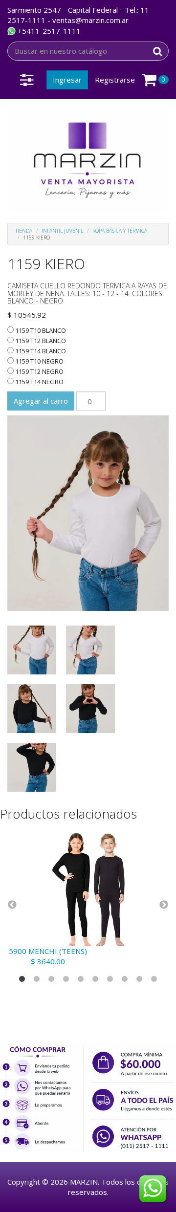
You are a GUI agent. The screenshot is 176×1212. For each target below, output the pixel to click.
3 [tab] (51, 979)
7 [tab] (110, 979)
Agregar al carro (41, 401)
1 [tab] (22, 979)
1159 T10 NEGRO (39, 361)
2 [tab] (37, 979)
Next (164, 905)
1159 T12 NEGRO (39, 371)
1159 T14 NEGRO (39, 381)
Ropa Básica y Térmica (119, 230)
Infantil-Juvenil (62, 230)
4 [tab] (66, 979)
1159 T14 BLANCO (40, 350)
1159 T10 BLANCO (40, 330)
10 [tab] (154, 979)
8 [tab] (125, 979)
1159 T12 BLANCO (40, 340)
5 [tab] (81, 979)
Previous (12, 905)
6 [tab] (95, 979)
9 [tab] (139, 979)
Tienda (23, 230)
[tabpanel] (88, 896)
